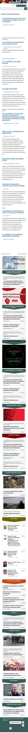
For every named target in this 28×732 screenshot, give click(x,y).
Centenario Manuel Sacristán (14, 405)
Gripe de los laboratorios (10, 336)
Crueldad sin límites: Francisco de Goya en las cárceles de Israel (13, 606)
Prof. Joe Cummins (16, 47)
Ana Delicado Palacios (8, 92)
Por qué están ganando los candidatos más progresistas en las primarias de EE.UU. (13, 599)
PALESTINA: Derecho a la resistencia (14, 370)
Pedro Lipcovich (6, 338)
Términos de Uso (12, 720)
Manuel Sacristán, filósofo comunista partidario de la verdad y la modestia (13, 428)
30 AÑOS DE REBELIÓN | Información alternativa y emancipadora (14, 272)
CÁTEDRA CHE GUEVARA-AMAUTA (14, 704)
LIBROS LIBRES (14, 518)
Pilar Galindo (6, 136)
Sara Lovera (6, 215)
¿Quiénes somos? (15, 722)
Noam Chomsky (14, 680)
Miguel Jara (6, 24)
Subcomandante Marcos (9, 163)
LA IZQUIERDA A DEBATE (14, 630)
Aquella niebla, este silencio (11, 513)
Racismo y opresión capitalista (14, 472)
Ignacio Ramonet (7, 66)
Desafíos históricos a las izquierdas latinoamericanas (12, 674)
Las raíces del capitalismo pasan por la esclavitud (13, 492)
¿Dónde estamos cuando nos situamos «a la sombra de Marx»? (13, 654)
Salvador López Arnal (8, 123)
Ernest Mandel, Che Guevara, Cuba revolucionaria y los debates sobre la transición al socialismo (13, 711)
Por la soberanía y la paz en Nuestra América (14, 307)
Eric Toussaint (6, 715)
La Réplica (14, 612)
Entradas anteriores (5, 254)
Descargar (23, 525)
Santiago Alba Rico (7, 701)
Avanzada (14, 4)
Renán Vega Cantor (6, 609)
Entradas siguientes (22, 254)
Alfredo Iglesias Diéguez (8, 656)
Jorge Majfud (5, 595)
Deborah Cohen (6, 286)
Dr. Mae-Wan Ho (7, 47)
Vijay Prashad (6, 495)
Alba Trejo (5, 189)
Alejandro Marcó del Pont (8, 589)
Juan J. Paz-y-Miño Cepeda (8, 677)
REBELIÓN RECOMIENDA (14, 435)
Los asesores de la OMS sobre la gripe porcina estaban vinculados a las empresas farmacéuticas (13, 282)
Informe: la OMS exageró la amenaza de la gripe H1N (11, 325)
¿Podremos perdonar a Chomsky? (13, 699)
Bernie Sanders (6, 603)
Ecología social (13, 450)
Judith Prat (5, 515)
